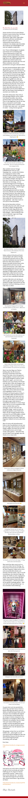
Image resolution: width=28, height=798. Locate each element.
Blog (16, 29)
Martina (6, 29)
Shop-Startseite (9, 789)
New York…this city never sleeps (10, 28)
